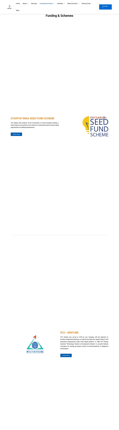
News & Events (72, 3)
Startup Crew (86, 3)
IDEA (17, 10)
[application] (27, 3)
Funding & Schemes (46, 3)
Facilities (60, 3)
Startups (34, 3)
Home (18, 3)
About (25, 3)
